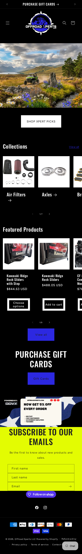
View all (74, 147)
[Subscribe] (70, 486)
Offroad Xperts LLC (25, 539)
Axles (47, 194)
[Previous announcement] (7, 4)
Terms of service (40, 544)
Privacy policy (19, 544)
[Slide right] (49, 214)
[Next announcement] (75, 4)
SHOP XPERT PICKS (41, 121)
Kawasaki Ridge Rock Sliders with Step (17, 279)
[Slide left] (32, 214)
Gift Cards (41, 378)
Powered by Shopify (47, 539)
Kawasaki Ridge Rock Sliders (52, 278)
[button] (7, 23)
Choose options (18, 304)
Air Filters (16, 195)
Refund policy (69, 539)
